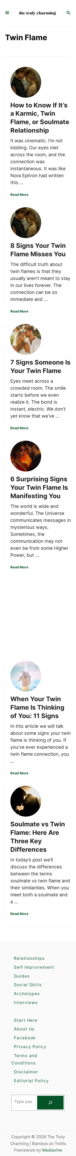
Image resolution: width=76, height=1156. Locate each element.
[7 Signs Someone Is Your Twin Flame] (25, 339)
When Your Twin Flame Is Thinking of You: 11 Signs (37, 707)
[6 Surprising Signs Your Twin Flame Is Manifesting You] (25, 456)
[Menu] (7, 13)
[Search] (50, 1103)
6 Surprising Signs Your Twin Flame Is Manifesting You (39, 487)
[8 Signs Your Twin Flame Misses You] (25, 222)
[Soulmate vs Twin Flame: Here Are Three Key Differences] (25, 801)
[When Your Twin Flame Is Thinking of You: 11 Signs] (25, 676)
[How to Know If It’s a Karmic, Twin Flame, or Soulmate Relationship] (25, 82)
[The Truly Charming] (37, 13)
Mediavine (52, 1150)
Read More (19, 194)
